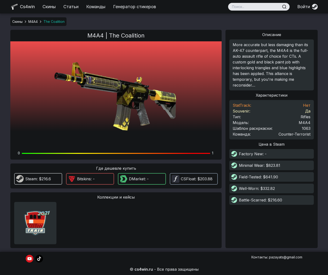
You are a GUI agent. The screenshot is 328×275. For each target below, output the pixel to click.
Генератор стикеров (134, 6)
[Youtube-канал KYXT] (29, 258)
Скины (49, 6)
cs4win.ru (143, 269)
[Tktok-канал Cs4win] (39, 258)
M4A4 (33, 21)
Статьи (71, 6)
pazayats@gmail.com (285, 257)
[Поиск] (284, 7)
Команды (95, 6)
